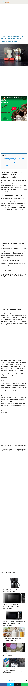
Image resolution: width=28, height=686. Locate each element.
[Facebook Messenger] (10, 684)
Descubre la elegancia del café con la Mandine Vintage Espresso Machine (21, 451)
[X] (17, 684)
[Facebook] (3, 684)
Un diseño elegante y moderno (15, 162)
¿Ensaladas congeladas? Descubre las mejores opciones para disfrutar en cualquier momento (7, 451)
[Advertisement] (14, 20)
